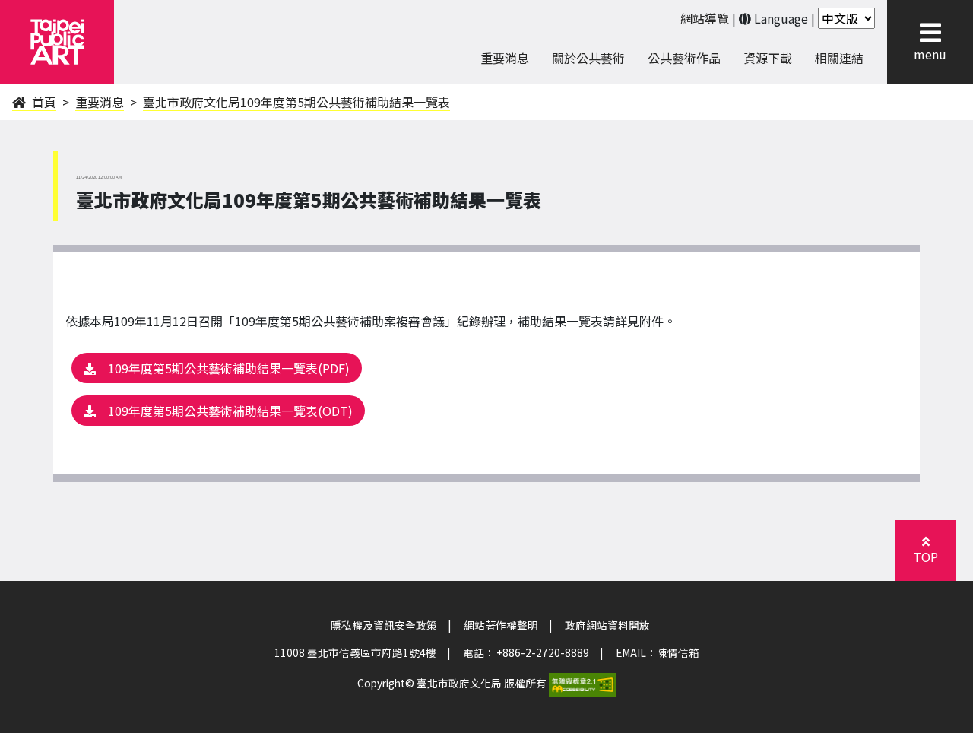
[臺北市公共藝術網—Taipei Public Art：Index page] (57, 42)
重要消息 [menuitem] (504, 58)
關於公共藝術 (588, 58)
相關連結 (839, 58)
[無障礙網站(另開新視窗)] (582, 682)
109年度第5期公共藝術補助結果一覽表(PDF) (229, 368)
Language (781, 18)
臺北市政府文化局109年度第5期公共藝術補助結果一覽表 (296, 102)
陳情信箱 (678, 652)
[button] (926, 550)
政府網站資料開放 (607, 625)
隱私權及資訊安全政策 (384, 625)
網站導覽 (704, 18)
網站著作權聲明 (501, 625)
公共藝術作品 (684, 58)
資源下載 (767, 58)
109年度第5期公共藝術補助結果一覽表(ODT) (230, 410)
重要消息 (99, 102)
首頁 (42, 102)
